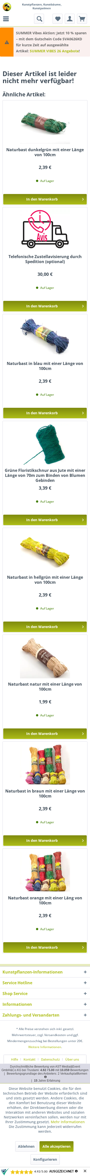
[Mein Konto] (70, 19)
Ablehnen (26, 1146)
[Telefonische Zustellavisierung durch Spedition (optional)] (45, 230)
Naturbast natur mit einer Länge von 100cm (45, 687)
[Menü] (7, 19)
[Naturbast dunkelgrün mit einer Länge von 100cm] (45, 123)
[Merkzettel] (57, 19)
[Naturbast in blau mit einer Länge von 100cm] (45, 337)
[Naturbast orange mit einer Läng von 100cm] (45, 871)
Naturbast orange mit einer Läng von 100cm (45, 900)
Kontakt (30, 1059)
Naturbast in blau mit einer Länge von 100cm (45, 366)
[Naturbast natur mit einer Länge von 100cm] (45, 657)
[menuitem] (7, 19)
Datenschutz (50, 1059)
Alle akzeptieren (56, 1146)
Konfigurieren (45, 1159)
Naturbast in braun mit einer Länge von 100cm (45, 794)
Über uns (72, 1059)
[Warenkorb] (82, 19)
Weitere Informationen (44, 1047)
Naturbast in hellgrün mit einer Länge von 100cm (45, 580)
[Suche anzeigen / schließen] (39, 19)
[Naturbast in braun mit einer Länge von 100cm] (45, 764)
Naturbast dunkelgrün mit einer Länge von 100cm (45, 152)
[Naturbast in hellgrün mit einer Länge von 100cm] (45, 550)
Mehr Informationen (68, 1121)
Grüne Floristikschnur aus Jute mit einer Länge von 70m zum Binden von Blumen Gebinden (45, 475)
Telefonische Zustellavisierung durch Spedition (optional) (45, 259)
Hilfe (14, 1059)
